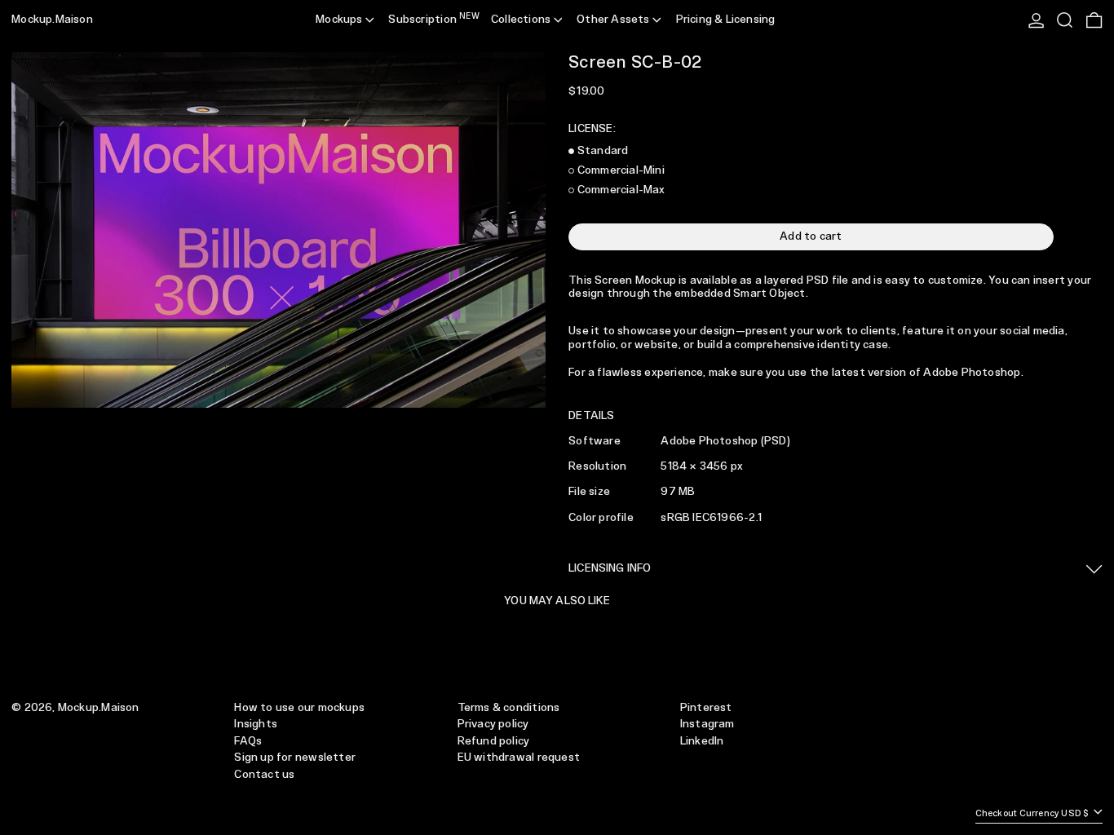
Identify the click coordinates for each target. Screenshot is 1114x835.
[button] (1064, 20)
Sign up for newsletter (295, 757)
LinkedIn (702, 741)
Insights (255, 724)
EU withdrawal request (519, 757)
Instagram (707, 724)
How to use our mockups (299, 708)
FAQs (248, 741)
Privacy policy (493, 724)
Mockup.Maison (52, 19)
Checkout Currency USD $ (1033, 814)
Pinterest (706, 708)
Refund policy (494, 741)
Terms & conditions (509, 708)
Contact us (264, 774)
